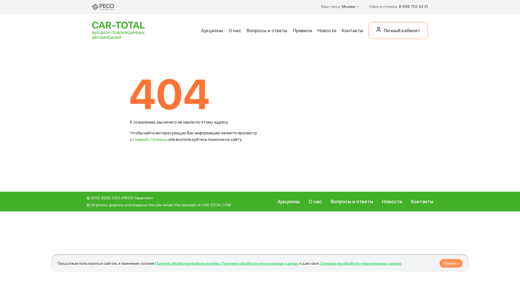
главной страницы (150, 139)
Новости (326, 30)
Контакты (352, 30)
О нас (235, 30)
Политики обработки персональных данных (259, 263)
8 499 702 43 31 (413, 6)
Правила (302, 30)
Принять (451, 263)
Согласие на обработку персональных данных (360, 263)
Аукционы (212, 30)
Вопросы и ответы (267, 30)
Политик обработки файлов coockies (187, 263)
